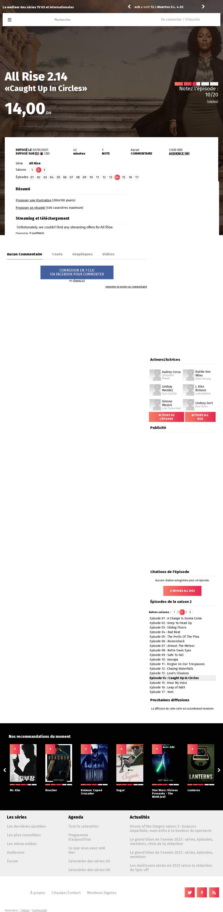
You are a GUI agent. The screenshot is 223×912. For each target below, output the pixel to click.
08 (78, 177)
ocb (137, 7)
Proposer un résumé (30, 208)
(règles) (212, 101)
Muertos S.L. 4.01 (170, 7)
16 (130, 177)
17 (137, 177)
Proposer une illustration (33, 200)
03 (45, 177)
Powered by (22, 233)
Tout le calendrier (83, 826)
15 (123, 177)
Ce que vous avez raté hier (86, 850)
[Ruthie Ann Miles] (188, 370)
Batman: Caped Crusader (91, 792)
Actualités (140, 817)
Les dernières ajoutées (26, 826)
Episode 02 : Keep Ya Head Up (171, 623)
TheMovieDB (39, 910)
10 (91, 177)
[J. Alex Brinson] (188, 385)
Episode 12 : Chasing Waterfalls (171, 669)
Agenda (75, 817)
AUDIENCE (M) (179, 153)
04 (52, 177)
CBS (47, 153)
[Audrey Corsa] (155, 370)
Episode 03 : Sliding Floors (168, 627)
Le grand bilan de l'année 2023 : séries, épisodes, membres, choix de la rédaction (171, 841)
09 (84, 177)
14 (117, 177)
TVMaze (25, 910)
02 (38, 177)
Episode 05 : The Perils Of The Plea (174, 637)
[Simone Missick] (155, 400)
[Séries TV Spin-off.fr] (27, 20)
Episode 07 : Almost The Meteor (172, 646)
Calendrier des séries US (89, 861)
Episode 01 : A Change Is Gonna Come (176, 618)
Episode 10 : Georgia (164, 659)
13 (110, 177)
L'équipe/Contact (66, 892)
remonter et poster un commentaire (126, 286)
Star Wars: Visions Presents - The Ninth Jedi (165, 793)
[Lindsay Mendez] (155, 385)
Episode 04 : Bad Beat (165, 632)
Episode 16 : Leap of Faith (167, 687)
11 (97, 177)
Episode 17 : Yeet (162, 692)
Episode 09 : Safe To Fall (167, 655)
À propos (37, 892)
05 (58, 177)
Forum (12, 861)
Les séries (17, 817)
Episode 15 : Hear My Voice (168, 683)
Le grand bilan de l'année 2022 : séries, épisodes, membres (171, 854)
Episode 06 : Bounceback (167, 641)
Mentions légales (101, 892)
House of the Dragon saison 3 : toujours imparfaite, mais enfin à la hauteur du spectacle (171, 828)
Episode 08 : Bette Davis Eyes (170, 650)
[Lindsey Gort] (188, 400)
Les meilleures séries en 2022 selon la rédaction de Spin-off (171, 867)
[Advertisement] (182, 211)
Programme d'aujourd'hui (79, 837)
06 (65, 177)
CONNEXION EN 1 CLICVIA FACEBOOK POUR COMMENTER (77, 272)
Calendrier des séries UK (89, 870)
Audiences (15, 852)
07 (71, 177)
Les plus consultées (24, 835)
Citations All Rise (182, 590)
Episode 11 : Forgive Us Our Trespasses (177, 664)
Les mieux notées (22, 843)
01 (32, 177)
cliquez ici (79, 280)
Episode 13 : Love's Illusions (169, 673)
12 (104, 177)
